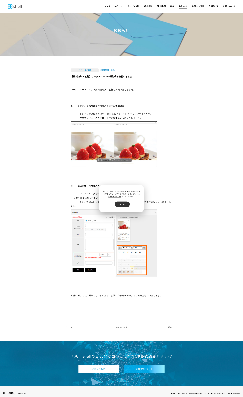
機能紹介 (148, 6)
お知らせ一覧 (121, 328)
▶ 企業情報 (235, 393)
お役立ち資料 (198, 6)
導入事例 (161, 6)
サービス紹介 (133, 6)
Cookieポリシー (114, 196)
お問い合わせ (229, 6)
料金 (172, 6)
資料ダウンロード (144, 369)
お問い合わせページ (121, 295)
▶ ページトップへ (203, 393)
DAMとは (213, 6)
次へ (73, 327)
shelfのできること (114, 6)
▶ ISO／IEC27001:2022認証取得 (183, 393)
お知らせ (183, 6)
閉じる (122, 204)
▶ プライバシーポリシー (220, 393)
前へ (170, 327)
